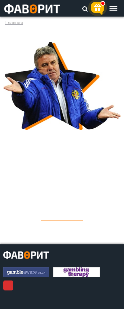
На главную (62, 215)
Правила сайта (73, 258)
